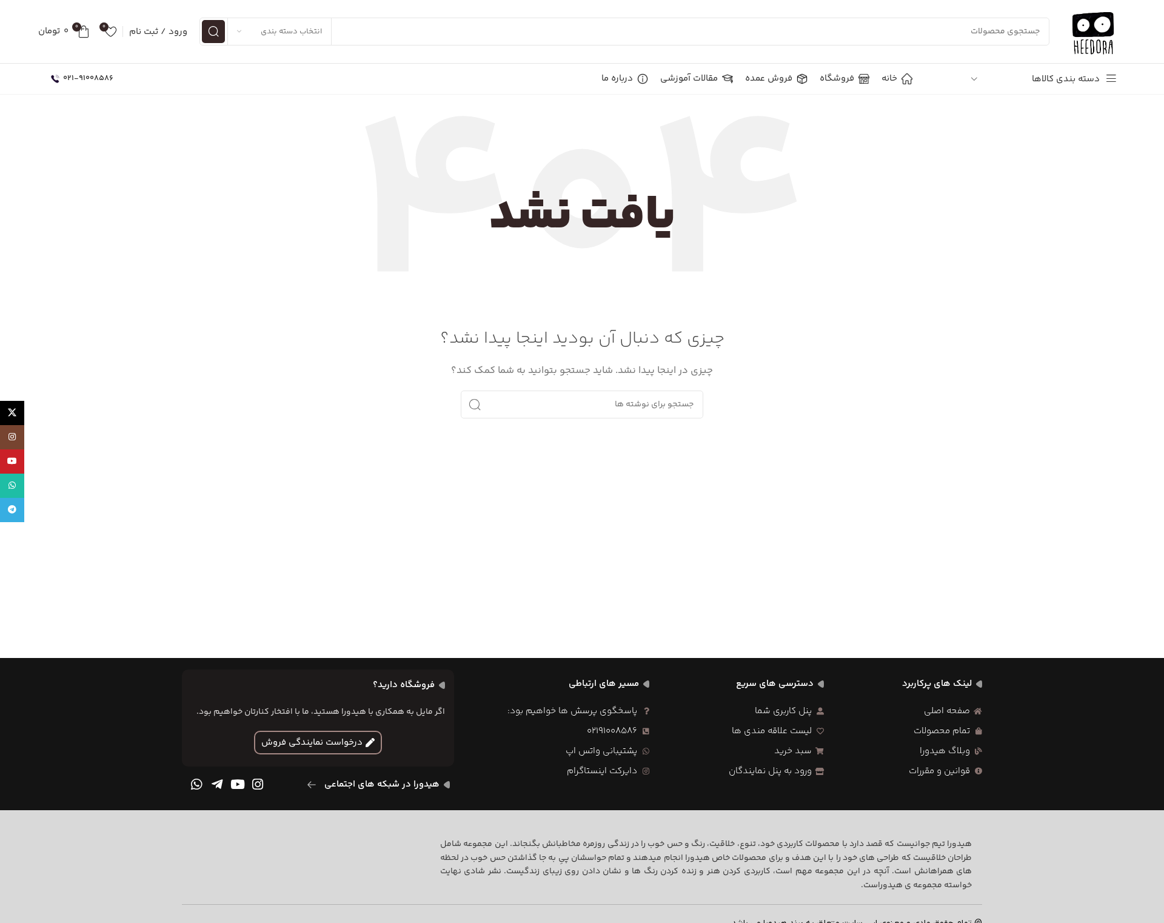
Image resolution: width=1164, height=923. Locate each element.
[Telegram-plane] (217, 784)
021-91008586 (88, 78)
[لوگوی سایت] (1094, 31)
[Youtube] (237, 784)
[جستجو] (213, 31)
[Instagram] (257, 784)
